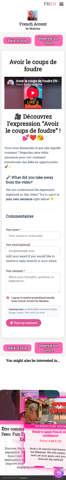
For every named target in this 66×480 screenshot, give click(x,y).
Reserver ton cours (48, 40)
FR (46, 3)
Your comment (15, 271)
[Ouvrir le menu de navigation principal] (61, 4)
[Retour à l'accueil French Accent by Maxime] (32, 15)
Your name (13, 229)
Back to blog (17, 40)
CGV (26, 477)
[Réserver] (33, 433)
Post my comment (25, 322)
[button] (59, 473)
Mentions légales (22, 477)
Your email (18, 244)
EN (53, 3)
